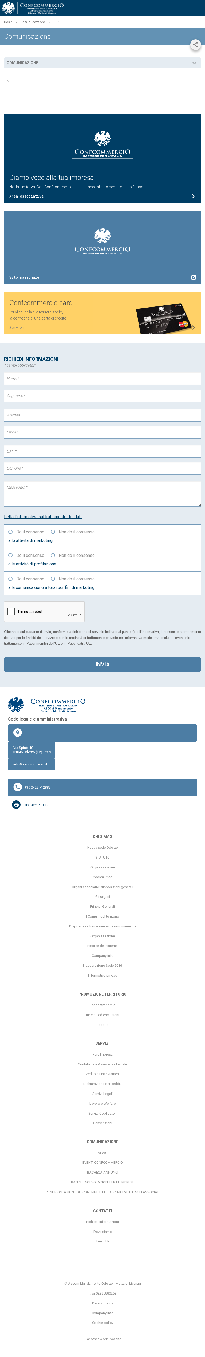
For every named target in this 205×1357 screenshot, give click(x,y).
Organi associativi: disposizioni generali (102, 887)
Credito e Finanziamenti (103, 1074)
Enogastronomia (102, 1005)
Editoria (102, 1025)
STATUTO (102, 857)
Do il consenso (30, 531)
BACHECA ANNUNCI (102, 1172)
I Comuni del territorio (102, 916)
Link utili (102, 1241)
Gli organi (102, 897)
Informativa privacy (102, 975)
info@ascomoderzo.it (30, 764)
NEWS (102, 1153)
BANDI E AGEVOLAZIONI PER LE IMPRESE (102, 1182)
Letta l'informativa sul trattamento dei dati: (43, 516)
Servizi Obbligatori (102, 1113)
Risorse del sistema (102, 946)
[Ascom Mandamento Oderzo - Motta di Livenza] (33, 8)
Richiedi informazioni (102, 1222)
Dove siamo (102, 1232)
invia (103, 664)
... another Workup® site (102, 1339)
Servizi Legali (102, 1094)
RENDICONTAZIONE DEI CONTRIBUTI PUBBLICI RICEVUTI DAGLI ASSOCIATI (103, 1192)
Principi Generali (102, 906)
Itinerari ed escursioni (102, 1015)
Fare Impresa (103, 1054)
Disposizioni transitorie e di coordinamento (102, 926)
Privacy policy (102, 1303)
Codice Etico (102, 877)
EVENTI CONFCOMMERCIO (102, 1163)
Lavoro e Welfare (102, 1104)
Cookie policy (102, 1323)
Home (8, 22)
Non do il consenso (77, 531)
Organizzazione (102, 867)
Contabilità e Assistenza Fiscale (102, 1064)
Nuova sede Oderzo (102, 847)
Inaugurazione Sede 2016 (102, 965)
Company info (102, 956)
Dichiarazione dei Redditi (102, 1084)
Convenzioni (102, 1123)
